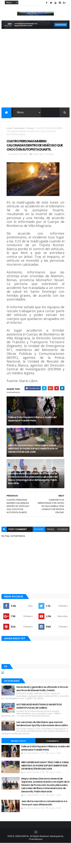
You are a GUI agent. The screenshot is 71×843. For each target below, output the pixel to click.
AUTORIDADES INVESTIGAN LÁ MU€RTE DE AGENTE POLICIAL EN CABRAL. (39, 706)
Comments (52, 741)
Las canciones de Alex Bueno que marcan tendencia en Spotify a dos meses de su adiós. (42, 723)
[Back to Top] (36, 832)
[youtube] (55, 3)
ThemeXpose (35, 839)
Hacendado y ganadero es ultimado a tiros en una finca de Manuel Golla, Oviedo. (42, 688)
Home (9, 128)
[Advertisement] (35, 70)
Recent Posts (18, 741)
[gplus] (64, 3)
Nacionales (19, 128)
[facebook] (46, 3)
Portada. (30, 128)
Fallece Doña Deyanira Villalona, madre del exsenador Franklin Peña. (32, 419)
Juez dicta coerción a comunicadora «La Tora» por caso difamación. (44, 803)
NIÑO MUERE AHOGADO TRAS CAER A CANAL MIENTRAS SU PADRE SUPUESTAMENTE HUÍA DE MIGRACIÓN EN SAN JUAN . (33, 449)
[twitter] (51, 3)
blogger (39, 529)
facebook (62, 529)
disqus (50, 529)
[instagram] (60, 3)
